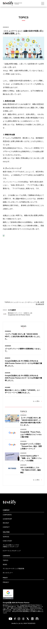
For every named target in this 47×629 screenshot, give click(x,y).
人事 (37, 302)
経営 (42, 304)
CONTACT (6, 527)
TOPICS (7, 302)
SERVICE (6, 537)
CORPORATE (7, 515)
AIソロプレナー (8, 573)
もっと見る (37, 401)
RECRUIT (6, 523)
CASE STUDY (7, 541)
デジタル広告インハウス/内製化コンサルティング (11, 545)
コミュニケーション (17, 302)
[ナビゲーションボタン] (42, 3)
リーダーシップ (30, 302)
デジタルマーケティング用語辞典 (13, 568)
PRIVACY (6, 582)
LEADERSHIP (7, 519)
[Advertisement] (23, 271)
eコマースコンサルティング (12, 551)
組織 (39, 304)
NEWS (5, 564)
